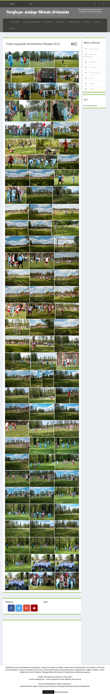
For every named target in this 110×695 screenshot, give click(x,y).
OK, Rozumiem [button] (48, 692)
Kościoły (88, 22)
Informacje (60, 22)
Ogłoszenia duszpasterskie (32, 22)
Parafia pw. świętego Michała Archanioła (37, 12)
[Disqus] (42, 652)
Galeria (97, 22)
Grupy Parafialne (74, 22)
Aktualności (48, 22)
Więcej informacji (61, 692)
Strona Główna (14, 22)
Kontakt (12, 28)
